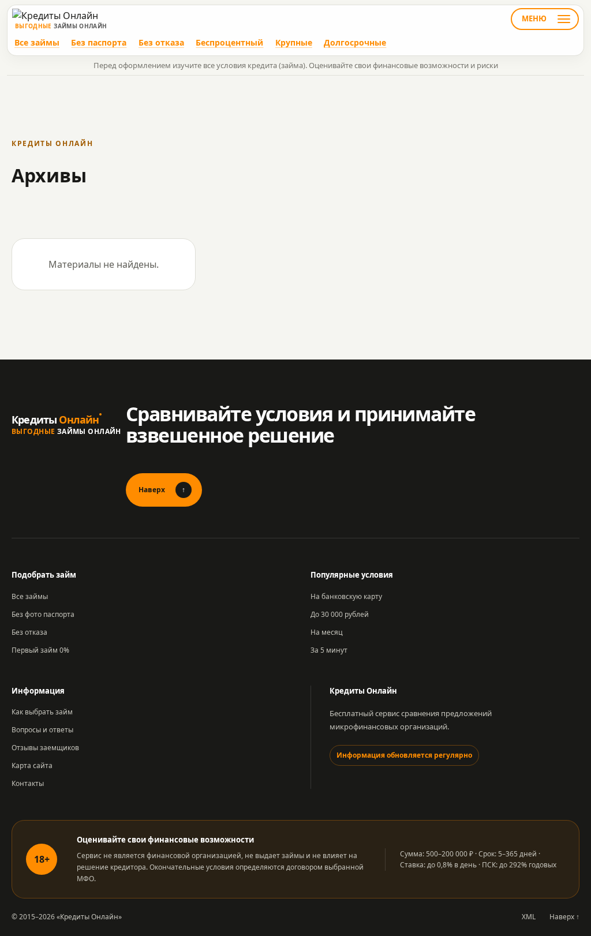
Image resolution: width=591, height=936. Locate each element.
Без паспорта (98, 42)
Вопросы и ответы (42, 730)
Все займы (36, 42)
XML (529, 917)
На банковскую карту (346, 596)
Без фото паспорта (43, 614)
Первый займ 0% (40, 650)
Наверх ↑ (564, 917)
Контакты (28, 783)
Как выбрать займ (42, 712)
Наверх (162, 490)
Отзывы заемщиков (45, 747)
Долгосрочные (355, 42)
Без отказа (161, 42)
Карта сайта (32, 765)
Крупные (293, 42)
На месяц (327, 632)
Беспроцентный (229, 42)
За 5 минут (329, 650)
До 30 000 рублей (340, 614)
